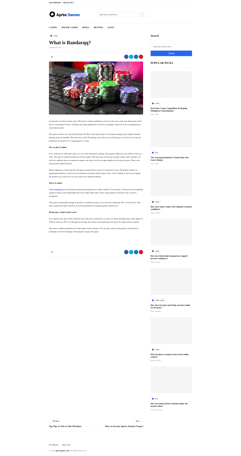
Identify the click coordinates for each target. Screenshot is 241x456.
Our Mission (55, 3)
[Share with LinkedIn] (136, 57)
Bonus (85, 27)
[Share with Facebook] (126, 57)
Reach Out (68, 3)
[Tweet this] (131, 57)
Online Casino (69, 27)
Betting (98, 27)
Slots (111, 27)
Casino (53, 27)
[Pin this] (141, 57)
